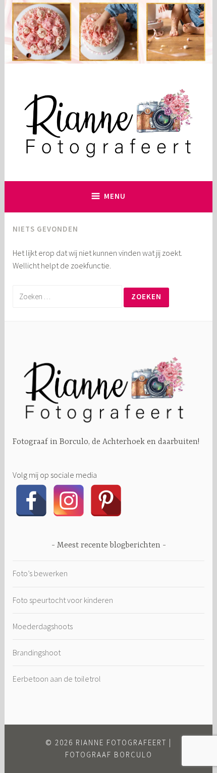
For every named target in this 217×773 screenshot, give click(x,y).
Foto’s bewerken (40, 573)
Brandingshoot (37, 652)
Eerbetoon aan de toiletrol (57, 679)
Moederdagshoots (43, 626)
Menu (115, 196)
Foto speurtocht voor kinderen (63, 600)
